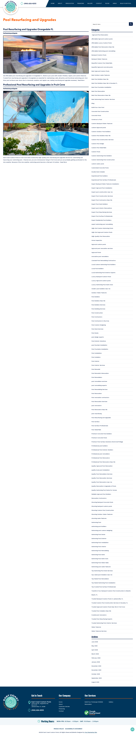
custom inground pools (99, 127)
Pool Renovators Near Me (99, 409)
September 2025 (97, 678)
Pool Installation (97, 353)
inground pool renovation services (102, 248)
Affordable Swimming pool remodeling (103, 51)
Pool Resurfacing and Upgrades (10, 33)
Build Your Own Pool (98, 107)
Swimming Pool (96, 522)
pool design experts (98, 337)
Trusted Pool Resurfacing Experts (102, 619)
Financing (62, 708)
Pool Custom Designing (99, 325)
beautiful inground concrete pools (102, 67)
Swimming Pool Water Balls (100, 562)
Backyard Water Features (99, 59)
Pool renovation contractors (100, 397)
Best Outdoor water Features (101, 75)
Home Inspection (97, 240)
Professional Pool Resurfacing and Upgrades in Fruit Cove (34, 84)
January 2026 (96, 662)
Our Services (90, 695)
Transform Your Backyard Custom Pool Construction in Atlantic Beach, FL (111, 593)
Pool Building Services (98, 309)
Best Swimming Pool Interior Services (103, 99)
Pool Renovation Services (99, 401)
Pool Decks (95, 333)
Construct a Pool (97, 119)
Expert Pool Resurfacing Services (102, 212)
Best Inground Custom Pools (100, 71)
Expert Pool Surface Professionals (102, 216)
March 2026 (95, 654)
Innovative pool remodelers (100, 256)
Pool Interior (95, 361)
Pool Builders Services (98, 305)
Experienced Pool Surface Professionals (104, 180)
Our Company (65, 695)
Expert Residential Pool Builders (101, 220)
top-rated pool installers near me (102, 575)
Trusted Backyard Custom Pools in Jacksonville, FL (107, 599)
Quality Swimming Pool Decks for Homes (104, 490)
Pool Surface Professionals (100, 425)
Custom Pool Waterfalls (99, 147)
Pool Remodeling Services (99, 389)
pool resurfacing (97, 413)
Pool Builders (96, 297)
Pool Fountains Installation (100, 349)
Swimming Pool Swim (98, 554)
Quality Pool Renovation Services (102, 478)
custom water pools (98, 164)
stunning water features (99, 518)
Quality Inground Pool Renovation (102, 466)
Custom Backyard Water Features (102, 123)
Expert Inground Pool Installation (102, 188)
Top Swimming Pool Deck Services (102, 570)
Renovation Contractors (99, 498)
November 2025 (96, 670)
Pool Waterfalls (96, 429)
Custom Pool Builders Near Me (101, 135)
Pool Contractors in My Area (100, 321)
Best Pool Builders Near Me (100, 79)
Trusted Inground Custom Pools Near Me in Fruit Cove (108, 607)
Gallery (111, 702)
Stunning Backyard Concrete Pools (102, 502)
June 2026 (95, 642)
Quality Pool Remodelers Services (102, 474)
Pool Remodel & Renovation (100, 373)
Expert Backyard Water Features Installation (105, 184)
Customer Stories (64, 706)
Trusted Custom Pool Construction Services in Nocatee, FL (110, 603)
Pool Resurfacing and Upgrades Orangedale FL (28, 29)
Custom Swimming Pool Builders (102, 155)
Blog (93, 103)
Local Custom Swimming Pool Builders (103, 264)
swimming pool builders (99, 526)
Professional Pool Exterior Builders (102, 450)
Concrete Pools (96, 115)
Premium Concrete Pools (99, 438)
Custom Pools (96, 151)
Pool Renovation (97, 393)
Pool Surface (95, 421)
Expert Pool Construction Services (102, 196)
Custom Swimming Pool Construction (103, 160)
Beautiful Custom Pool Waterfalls (102, 63)
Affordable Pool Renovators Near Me (103, 47)
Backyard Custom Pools (99, 55)
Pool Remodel (96, 369)
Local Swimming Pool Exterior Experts (103, 272)
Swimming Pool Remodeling (100, 550)
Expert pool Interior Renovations (102, 208)
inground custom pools (99, 244)
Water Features (96, 627)
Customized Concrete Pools (100, 168)
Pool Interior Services (98, 365)
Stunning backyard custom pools (102, 506)
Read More (81, 80)
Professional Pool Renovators (101, 458)
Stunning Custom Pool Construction (103, 510)
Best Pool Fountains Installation (101, 87)
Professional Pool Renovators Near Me (103, 462)
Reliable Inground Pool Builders (101, 494)
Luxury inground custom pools (101, 280)
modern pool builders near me (101, 288)
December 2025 (96, 666)
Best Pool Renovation (98, 91)
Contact (61, 711)
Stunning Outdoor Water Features (102, 514)
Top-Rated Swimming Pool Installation (103, 583)
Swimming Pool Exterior (99, 538)
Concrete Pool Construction (100, 111)
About (61, 704)
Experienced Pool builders (100, 176)
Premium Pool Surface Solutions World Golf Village (107, 442)
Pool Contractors (97, 317)
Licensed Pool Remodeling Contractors (104, 260)
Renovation (88, 704)
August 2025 (95, 682)
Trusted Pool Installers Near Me (101, 611)
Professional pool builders (100, 446)
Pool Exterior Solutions (99, 341)
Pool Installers (96, 357)
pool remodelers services (99, 381)
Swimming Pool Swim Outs (100, 558)
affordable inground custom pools (102, 39)
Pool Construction (97, 313)
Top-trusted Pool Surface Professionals (104, 587)
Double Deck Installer (98, 172)
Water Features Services (99, 631)
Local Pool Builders (97, 268)
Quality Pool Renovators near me (102, 482)
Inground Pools (96, 252)
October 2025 (96, 674)
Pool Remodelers (97, 377)
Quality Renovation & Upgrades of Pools (104, 486)
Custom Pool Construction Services (102, 139)
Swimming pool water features (101, 566)
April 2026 (95, 650)
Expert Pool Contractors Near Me (102, 200)
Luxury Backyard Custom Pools (101, 276)
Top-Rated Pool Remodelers (100, 579)
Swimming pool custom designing (102, 530)
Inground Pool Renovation (100, 35)
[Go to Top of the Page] (132, 729)
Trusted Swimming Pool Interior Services (104, 623)
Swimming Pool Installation (100, 542)
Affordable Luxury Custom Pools (102, 43)
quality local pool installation (101, 470)
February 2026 (96, 658)
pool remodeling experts (99, 385)
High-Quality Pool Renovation (101, 236)
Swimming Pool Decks (98, 534)
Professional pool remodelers (101, 454)
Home (60, 702)
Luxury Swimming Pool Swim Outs (102, 284)
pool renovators (96, 405)
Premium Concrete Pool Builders (102, 433)
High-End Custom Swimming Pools (102, 228)
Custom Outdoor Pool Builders (101, 131)
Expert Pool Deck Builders (100, 204)
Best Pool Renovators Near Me (101, 95)
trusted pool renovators (99, 615)
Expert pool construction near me (102, 192)
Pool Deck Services (97, 329)
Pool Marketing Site (91, 732)
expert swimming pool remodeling (102, 224)
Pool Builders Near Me (98, 301)
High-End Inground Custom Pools (102, 232)
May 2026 (94, 646)
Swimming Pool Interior (99, 546)
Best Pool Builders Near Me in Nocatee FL (104, 83)
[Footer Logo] (11, 703)
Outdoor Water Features (99, 292)
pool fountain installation (99, 345)
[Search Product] (131, 24)
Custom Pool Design (98, 143)
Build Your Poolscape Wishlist (94, 702)
